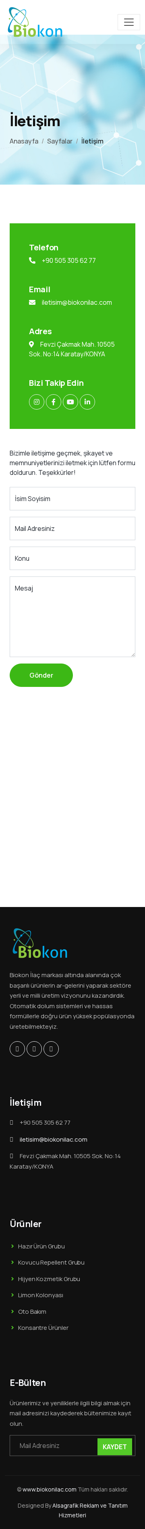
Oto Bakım (32, 1311)
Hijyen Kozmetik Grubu (49, 1279)
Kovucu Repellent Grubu (51, 1262)
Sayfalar (59, 141)
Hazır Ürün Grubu (41, 1246)
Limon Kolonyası (40, 1295)
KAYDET (115, 1446)
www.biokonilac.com (50, 1489)
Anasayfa (24, 141)
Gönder (41, 675)
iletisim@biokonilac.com (77, 302)
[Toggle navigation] (129, 22)
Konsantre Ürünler (43, 1327)
